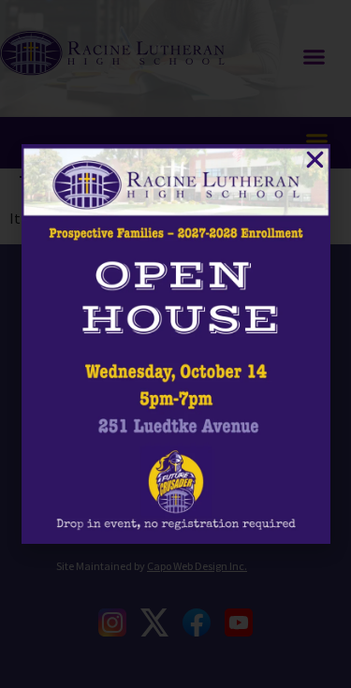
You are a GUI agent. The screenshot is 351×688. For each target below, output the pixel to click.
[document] (175, 344)
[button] (315, 159)
